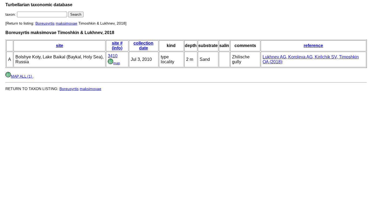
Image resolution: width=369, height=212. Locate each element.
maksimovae (66, 23)
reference (313, 45)
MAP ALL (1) (22, 76)
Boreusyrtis (45, 23)
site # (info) (117, 45)
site (59, 45)
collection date (143, 45)
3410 (113, 56)
